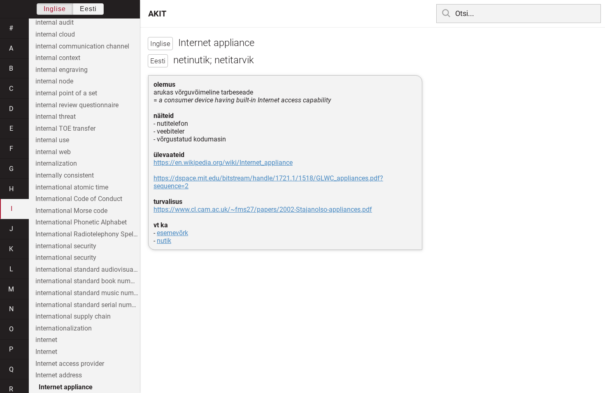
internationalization (63, 328)
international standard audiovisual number (87, 269)
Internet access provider (69, 364)
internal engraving (61, 70)
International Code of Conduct (78, 199)
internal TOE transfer (65, 128)
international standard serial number (87, 305)
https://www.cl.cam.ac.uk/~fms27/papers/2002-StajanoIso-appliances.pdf (263, 209)
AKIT (157, 13)
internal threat (55, 116)
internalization (56, 163)
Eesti (88, 8)
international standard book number (87, 281)
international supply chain (73, 316)
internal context (57, 58)
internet (46, 340)
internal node (54, 81)
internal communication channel (82, 46)
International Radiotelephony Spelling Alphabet (87, 234)
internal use (52, 140)
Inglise (55, 8)
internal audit (54, 22)
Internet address (58, 375)
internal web (53, 152)
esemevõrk (172, 233)
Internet (46, 352)
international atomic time (71, 187)
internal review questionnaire (77, 105)
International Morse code (71, 211)
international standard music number (87, 293)
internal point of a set (66, 93)
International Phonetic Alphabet (81, 222)
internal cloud (55, 34)
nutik (164, 241)
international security (65, 246)
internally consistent (64, 175)
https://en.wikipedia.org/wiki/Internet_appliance (223, 162)
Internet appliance (66, 387)
